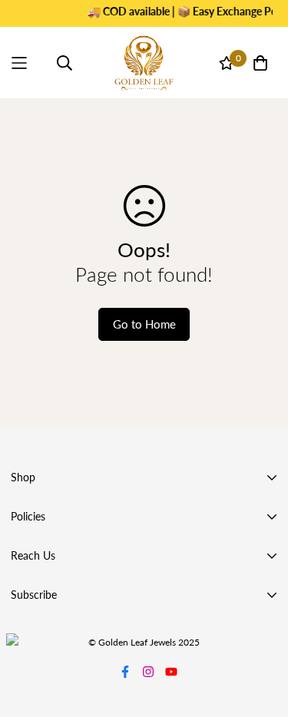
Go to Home (144, 324)
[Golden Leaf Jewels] (144, 62)
